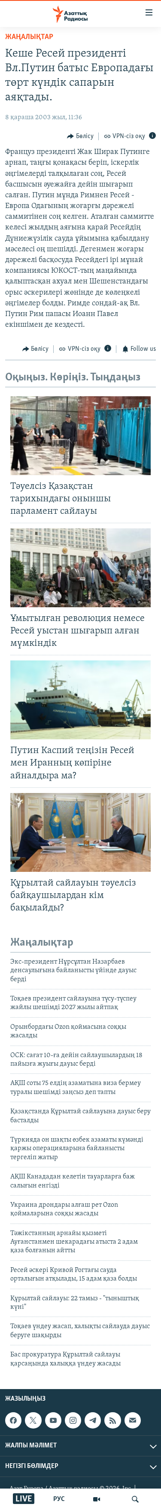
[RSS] (112, 1420)
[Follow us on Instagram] (73, 1420)
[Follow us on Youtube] (53, 1420)
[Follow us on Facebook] (13, 1420)
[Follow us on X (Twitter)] (33, 1420)
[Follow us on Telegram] (93, 1420)
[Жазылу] (133, 1420)
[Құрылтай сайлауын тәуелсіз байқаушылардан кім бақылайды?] (80, 832)
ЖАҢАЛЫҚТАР (29, 37)
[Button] (80, 136)
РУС (59, 1499)
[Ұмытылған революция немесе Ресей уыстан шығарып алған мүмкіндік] (80, 567)
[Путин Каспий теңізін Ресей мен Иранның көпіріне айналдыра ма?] (80, 699)
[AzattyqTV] (96, 1499)
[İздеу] (135, 1499)
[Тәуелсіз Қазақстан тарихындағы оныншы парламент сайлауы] (80, 435)
